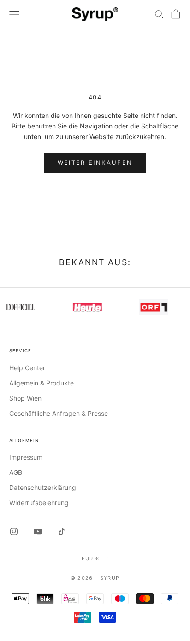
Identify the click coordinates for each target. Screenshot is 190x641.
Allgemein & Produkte (41, 383)
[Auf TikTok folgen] (61, 531)
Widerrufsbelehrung (39, 503)
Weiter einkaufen (95, 162)
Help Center (27, 368)
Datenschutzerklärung (42, 487)
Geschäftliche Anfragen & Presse (58, 413)
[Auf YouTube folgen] (37, 531)
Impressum (25, 457)
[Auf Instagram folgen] (13, 531)
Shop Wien (25, 398)
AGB (15, 472)
